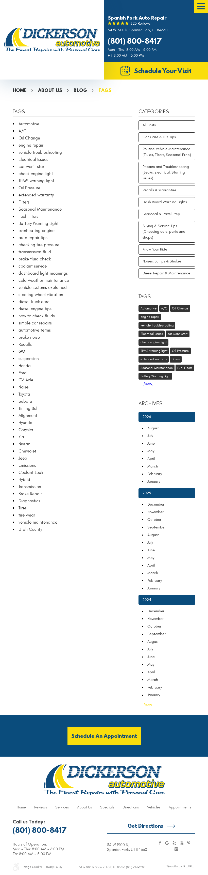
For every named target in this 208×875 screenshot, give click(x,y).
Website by (180, 866)
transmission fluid (35, 252)
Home (20, 90)
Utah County (30, 529)
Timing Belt (29, 408)
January (153, 481)
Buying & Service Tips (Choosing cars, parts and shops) (164, 232)
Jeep (23, 458)
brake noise (29, 337)
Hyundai (26, 422)
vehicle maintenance (38, 522)
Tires (23, 508)
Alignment (28, 415)
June (151, 443)
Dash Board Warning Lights (165, 202)
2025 (146, 493)
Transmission (30, 486)
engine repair (31, 145)
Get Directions (145, 826)
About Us (50, 90)
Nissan (24, 444)
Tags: (145, 297)
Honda (25, 365)
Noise (23, 387)
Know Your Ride (155, 249)
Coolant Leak (31, 472)
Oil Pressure (29, 188)
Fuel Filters (28, 216)
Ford (23, 373)
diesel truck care (34, 301)
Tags (104, 90)
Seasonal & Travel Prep (161, 214)
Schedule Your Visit (163, 70)
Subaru (25, 401)
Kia (21, 437)
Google (167, 843)
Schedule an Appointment (104, 736)
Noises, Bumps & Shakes (162, 261)
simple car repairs (35, 323)
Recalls (25, 344)
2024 (146, 600)
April (151, 459)
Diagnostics (29, 501)
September (156, 527)
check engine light (36, 173)
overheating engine (37, 230)
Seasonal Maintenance (40, 209)
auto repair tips (33, 237)
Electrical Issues (33, 159)
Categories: (154, 112)
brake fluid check (35, 259)
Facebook (160, 843)
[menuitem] (21, 807)
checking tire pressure (39, 244)
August (153, 428)
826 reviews (140, 23)
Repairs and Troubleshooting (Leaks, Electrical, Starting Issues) (166, 172)
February (154, 474)
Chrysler (26, 429)
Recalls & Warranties (159, 190)
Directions (131, 807)
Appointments (180, 807)
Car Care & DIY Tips (159, 137)
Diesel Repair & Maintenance (166, 273)
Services (62, 807)
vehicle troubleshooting (40, 152)
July (150, 436)
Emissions (27, 465)
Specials (107, 807)
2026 (146, 417)
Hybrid (24, 479)
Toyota (24, 394)
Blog (80, 90)
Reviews (40, 807)
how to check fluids (37, 316)
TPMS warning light (36, 180)
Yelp (174, 843)
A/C (22, 131)
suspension (29, 358)
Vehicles (153, 807)
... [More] (145, 383)
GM (22, 351)
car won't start (32, 166)
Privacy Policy (53, 867)
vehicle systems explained (43, 287)
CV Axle (26, 380)
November (155, 512)
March (152, 466)
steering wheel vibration (41, 294)
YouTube (181, 843)
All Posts (149, 125)
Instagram (176, 849)
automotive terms (35, 330)
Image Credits (32, 867)
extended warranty (36, 195)
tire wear (27, 515)
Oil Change (29, 138)
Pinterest (188, 843)
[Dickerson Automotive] (52, 39)
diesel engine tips (35, 308)
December (155, 504)
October (154, 520)
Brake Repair (30, 493)
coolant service (33, 266)
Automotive (29, 124)
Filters (24, 202)
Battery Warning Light (39, 223)
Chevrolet (27, 451)
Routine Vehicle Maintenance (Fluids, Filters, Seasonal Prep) (167, 152)
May (150, 451)
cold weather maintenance (44, 280)
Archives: (151, 404)
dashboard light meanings (43, 273)
